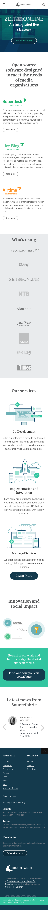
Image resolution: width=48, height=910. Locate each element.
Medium (29, 897)
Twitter (13, 897)
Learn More (24, 575)
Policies (6, 773)
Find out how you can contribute (24, 674)
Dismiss (42, 900)
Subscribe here (15, 853)
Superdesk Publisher (14, 887)
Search (44, 4)
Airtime (30, 761)
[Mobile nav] (4, 4)
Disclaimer (7, 765)
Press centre (8, 769)
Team (5, 777)
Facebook (7, 897)
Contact (6, 761)
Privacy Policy (19, 902)
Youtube (23, 897)
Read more (10, 130)
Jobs (5, 781)
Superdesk (31, 769)
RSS (34, 897)
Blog (5, 784)
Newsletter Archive (10, 788)
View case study (24, 40)
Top (44, 751)
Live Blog (30, 765)
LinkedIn (18, 897)
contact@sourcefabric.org (14, 802)
